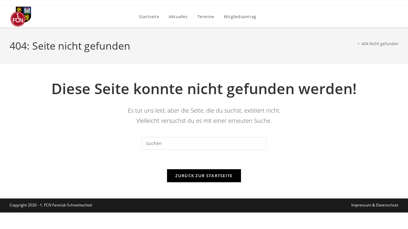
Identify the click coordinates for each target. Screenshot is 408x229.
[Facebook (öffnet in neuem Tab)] (395, 16)
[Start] (353, 43)
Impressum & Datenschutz (374, 205)
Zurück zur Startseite (203, 175)
